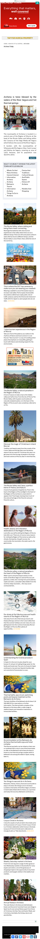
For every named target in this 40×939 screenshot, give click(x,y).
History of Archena (26, 183)
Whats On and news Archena (12, 171)
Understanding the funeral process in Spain (18, 659)
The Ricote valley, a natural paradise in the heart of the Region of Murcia (18, 572)
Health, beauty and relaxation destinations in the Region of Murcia (18, 530)
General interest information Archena (13, 177)
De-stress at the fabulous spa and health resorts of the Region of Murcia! (20, 615)
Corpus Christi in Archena (13, 820)
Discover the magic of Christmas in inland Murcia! (20, 445)
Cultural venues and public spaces (27, 177)
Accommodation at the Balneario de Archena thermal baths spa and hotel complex (18, 742)
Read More (32, 158)
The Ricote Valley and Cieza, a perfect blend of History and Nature (18, 486)
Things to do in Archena (12, 194)
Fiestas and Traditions (26, 171)
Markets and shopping (26, 190)
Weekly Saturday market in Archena (18, 861)
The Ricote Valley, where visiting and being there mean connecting (18, 227)
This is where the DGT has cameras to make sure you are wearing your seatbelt (20, 287)
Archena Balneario (10, 183)
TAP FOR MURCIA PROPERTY (20, 38)
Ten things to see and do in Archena (17, 781)
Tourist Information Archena (11, 188)
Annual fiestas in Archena (14, 903)
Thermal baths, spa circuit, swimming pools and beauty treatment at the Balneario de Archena (18, 697)
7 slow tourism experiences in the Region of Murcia (20, 330)
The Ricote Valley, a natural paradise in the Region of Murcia (19, 391)
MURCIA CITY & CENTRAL (16, 44)
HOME (5, 44)
